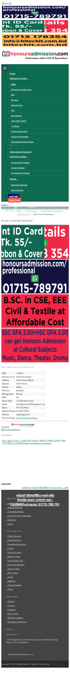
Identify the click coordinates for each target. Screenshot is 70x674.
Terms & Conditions (15, 618)
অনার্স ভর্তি (13, 197)
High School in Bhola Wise (52, 211)
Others (10, 589)
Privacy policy (13, 614)
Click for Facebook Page (27, 418)
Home (12, 73)
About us (11, 605)
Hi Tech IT (56, 664)
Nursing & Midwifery (16, 565)
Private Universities (19, 136)
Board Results (17, 190)
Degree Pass (17, 105)
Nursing (14, 100)
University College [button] (18, 156)
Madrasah (11, 581)
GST (13, 110)
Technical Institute (14, 585)
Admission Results (19, 185)
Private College (18, 168)
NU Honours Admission (21, 89)
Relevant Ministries (15, 507)
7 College (15, 126)
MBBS (13, 84)
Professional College (20, 173)
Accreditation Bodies (16, 512)
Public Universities (19, 131)
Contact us (12, 610)
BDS (13, 95)
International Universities (22, 142)
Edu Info (11, 601)
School (10, 577)
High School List (23, 214)
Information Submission (17, 622)
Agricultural (16, 115)
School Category (31, 211)
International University (20, 152)
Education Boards (14, 503)
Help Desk (14, 200)
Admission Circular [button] (18, 78)
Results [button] (13, 179)
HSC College (13, 573)
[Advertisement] (25, 539)
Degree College (14, 569)
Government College (20, 162)
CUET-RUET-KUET (19, 121)
